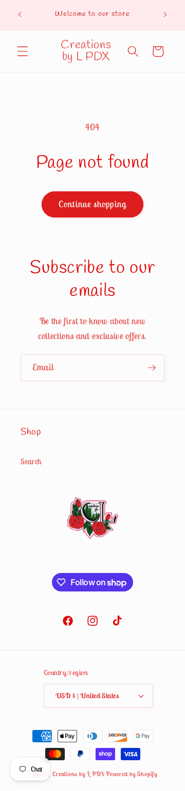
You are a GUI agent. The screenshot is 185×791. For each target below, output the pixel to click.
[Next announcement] (165, 15)
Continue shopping (92, 204)
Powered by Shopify (131, 774)
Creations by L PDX (78, 774)
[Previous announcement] (20, 15)
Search (31, 461)
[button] (22, 51)
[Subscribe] (151, 367)
